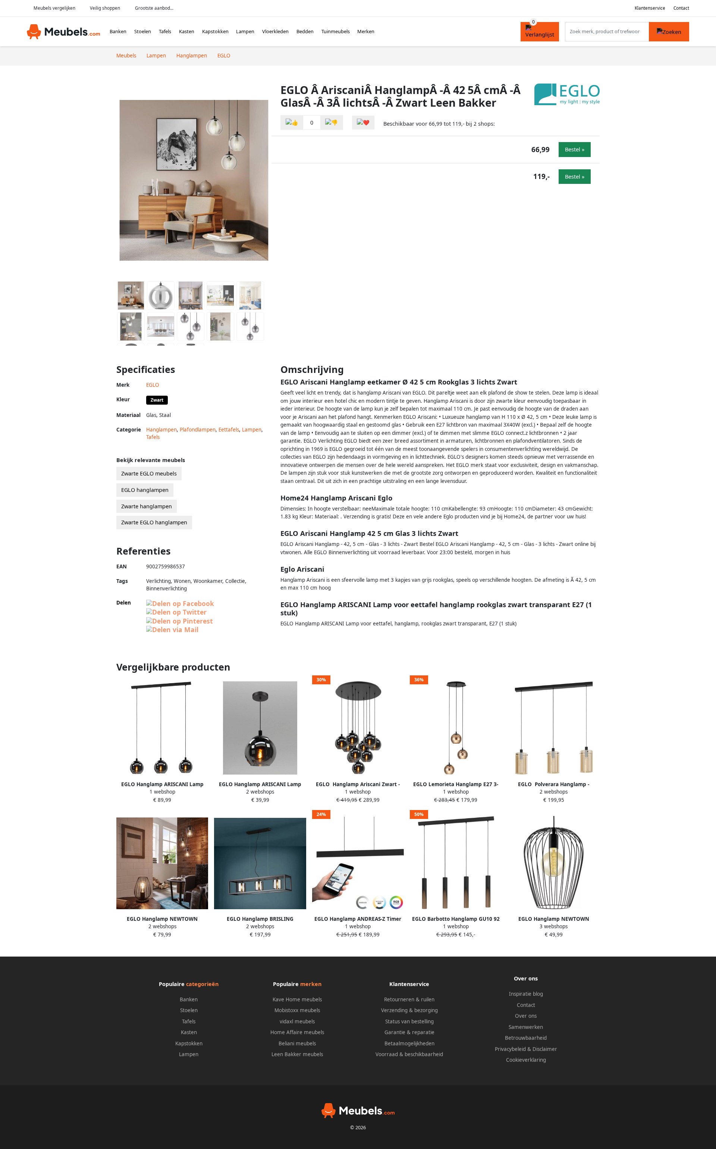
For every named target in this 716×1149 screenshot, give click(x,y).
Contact (681, 8)
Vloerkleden (275, 31)
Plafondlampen (198, 429)
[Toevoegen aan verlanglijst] (363, 122)
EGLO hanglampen (145, 489)
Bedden (305, 31)
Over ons (526, 1016)
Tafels (165, 31)
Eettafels (229, 429)
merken (310, 984)
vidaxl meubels (297, 1021)
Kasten (186, 31)
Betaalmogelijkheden (409, 1043)
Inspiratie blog (526, 994)
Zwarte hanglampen (146, 506)
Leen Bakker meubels (297, 1054)
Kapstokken (215, 31)
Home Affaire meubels (297, 1032)
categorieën (202, 984)
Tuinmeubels (335, 31)
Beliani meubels (297, 1043)
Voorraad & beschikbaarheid (409, 1054)
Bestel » (574, 149)
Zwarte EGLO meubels (149, 473)
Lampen (245, 31)
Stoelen (142, 31)
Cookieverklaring (526, 1060)
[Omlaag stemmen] (331, 122)
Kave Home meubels (297, 999)
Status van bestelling (409, 1021)
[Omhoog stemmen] (292, 122)
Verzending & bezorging (409, 1010)
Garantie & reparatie (409, 1032)
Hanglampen (161, 429)
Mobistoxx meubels (297, 1010)
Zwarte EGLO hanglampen (154, 522)
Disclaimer (545, 1049)
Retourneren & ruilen (409, 999)
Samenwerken (526, 1027)
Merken (365, 31)
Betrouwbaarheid (526, 1038)
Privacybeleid (510, 1049)
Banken (118, 31)
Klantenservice (650, 8)
